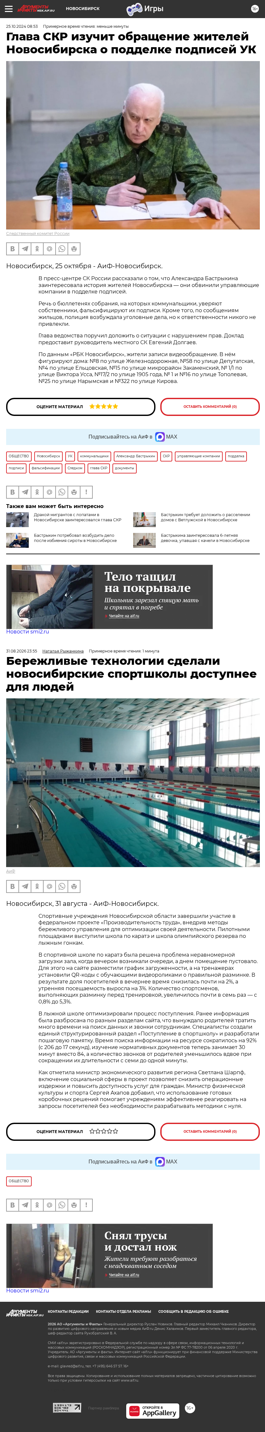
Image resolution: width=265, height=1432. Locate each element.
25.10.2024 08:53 (22, 26)
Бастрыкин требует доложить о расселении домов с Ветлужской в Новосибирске (205, 517)
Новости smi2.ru (27, 632)
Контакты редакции (68, 1312)
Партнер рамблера (103, 1408)
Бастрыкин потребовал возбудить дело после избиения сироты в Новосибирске (75, 538)
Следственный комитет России (37, 233)
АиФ (10, 871)
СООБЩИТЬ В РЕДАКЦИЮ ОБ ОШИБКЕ (193, 1312)
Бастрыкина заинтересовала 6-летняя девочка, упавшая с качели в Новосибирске (205, 538)
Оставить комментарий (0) (210, 407)
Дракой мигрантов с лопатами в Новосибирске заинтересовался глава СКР (78, 517)
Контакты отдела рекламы (123, 1312)
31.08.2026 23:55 (21, 651)
